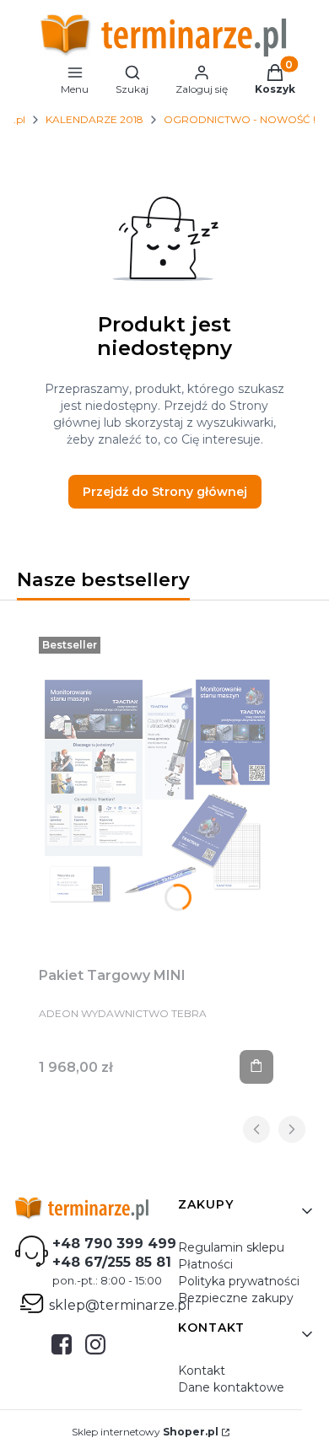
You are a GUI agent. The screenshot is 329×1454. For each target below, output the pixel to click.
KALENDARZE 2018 (94, 119)
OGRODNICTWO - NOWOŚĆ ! (240, 119)
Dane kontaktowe (231, 1387)
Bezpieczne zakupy (236, 1298)
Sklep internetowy (145, 1431)
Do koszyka (256, 1067)
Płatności (205, 1264)
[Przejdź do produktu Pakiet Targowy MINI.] (156, 791)
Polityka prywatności (238, 1281)
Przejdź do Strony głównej (165, 491)
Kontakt (201, 1370)
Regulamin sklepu (231, 1247)
